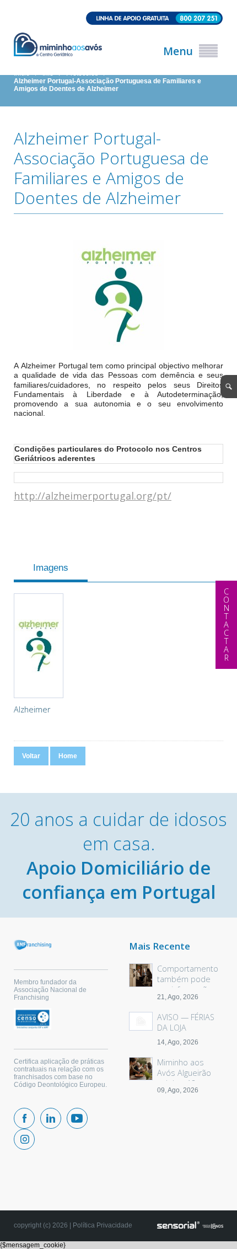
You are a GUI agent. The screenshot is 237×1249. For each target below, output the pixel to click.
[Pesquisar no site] (228, 386)
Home (67, 756)
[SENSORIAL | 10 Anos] (190, 1225)
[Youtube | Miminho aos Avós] (77, 1118)
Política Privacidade (102, 1225)
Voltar (31, 756)
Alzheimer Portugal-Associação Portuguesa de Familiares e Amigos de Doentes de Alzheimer (107, 85)
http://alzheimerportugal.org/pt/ (92, 495)
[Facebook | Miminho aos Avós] (24, 1118)
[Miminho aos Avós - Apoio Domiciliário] (58, 45)
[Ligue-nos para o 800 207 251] (118, 19)
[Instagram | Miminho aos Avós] (24, 1139)
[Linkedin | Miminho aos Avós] (50, 1118)
